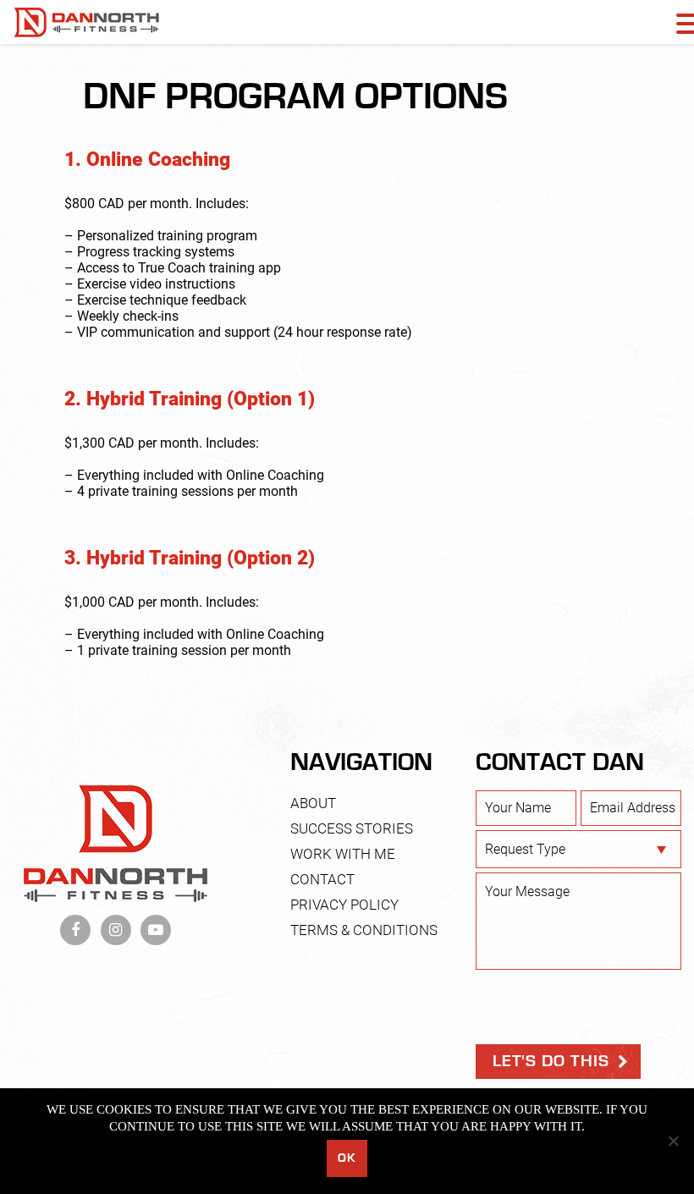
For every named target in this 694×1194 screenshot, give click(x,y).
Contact (322, 879)
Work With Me (342, 853)
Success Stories (351, 828)
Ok (346, 1158)
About (313, 803)
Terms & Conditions (364, 930)
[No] (672, 1140)
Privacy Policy (344, 904)
